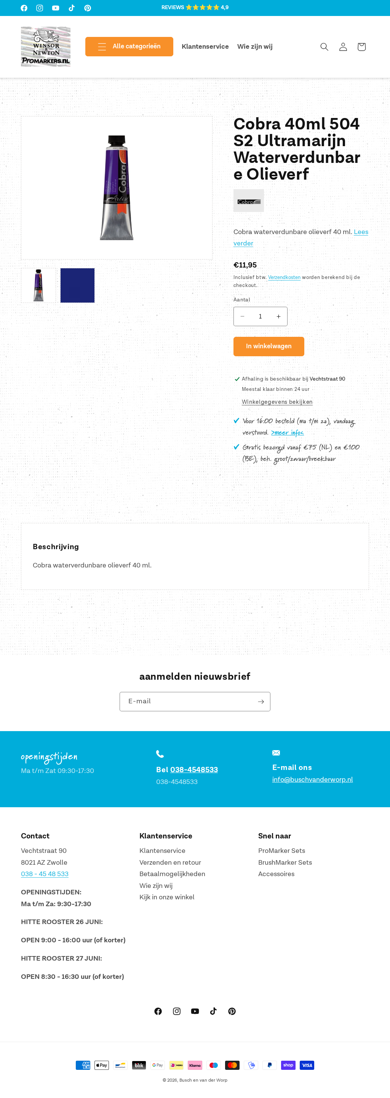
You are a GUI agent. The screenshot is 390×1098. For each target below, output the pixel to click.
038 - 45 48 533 (45, 874)
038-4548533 (194, 769)
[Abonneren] (261, 702)
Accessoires (276, 874)
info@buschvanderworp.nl (312, 780)
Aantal (242, 299)
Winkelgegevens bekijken (277, 402)
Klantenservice (162, 851)
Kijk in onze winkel (167, 897)
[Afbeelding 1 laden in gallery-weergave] (38, 285)
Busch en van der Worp (203, 1080)
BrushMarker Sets (285, 863)
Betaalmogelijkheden (172, 874)
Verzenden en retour (170, 863)
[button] (123, 47)
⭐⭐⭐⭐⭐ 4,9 (207, 7)
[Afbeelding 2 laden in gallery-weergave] (77, 285)
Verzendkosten (284, 277)
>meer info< (287, 432)
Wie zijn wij (156, 886)
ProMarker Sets (281, 851)
